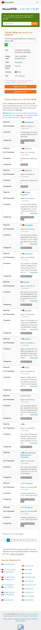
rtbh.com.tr (28, 148)
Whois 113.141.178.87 (20, 92)
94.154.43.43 (28, 588)
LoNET (27, 367)
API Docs (35, 619)
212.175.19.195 (9, 577)
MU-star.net (28, 483)
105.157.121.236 (9, 569)
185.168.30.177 (9, 579)
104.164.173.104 (30, 585)
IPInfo (14, 82)
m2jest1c (28, 339)
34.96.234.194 (8, 600)
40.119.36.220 (29, 596)
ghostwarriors (29, 122)
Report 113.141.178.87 (20, 87)
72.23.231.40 (28, 592)
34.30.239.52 (28, 600)
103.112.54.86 (8, 587)
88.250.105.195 (9, 592)
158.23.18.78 (28, 566)
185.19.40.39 (28, 581)
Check (35, 23)
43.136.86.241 (8, 572)
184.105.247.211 (9, 564)
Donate (23, 621)
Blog (4, 619)
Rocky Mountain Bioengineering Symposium (28, 455)
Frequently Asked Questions (22, 619)
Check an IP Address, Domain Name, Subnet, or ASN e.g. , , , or (18, 17)
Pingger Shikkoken (25, 193)
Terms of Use (22, 616)
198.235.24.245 (29, 577)
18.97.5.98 (27, 573)
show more (33, 213)
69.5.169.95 (28, 569)
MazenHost (28, 253)
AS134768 (18, 62)
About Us (10, 619)
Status (18, 621)
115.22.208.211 (9, 585)
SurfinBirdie (29, 225)
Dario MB (26, 282)
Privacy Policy (33, 616)
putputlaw (28, 310)
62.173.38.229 (8, 595)
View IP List (34, 614)
